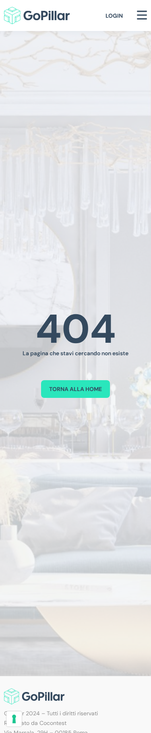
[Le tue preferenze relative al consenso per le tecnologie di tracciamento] (14, 719)
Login (114, 15)
